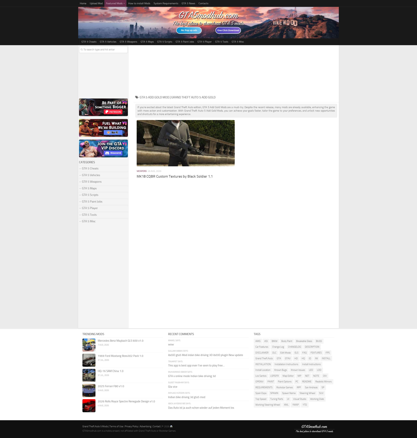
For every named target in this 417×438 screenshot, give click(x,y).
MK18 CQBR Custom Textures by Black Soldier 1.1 (175, 176)
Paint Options (285, 381)
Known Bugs (280, 370)
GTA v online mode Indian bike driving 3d (192, 376)
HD (296, 358)
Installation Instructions (286, 364)
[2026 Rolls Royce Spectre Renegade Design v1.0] (88, 405)
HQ (303, 358)
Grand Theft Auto (264, 358)
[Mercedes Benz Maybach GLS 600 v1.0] (88, 345)
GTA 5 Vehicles (108, 41)
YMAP (295, 404)
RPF (299, 387)
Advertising (145, 426)
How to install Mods (139, 3)
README (306, 381)
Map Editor (288, 375)
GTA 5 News (188, 3)
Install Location (262, 370)
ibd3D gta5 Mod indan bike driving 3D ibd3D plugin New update (205, 355)
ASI (266, 341)
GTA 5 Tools (221, 41)
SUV (321, 393)
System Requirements (166, 3)
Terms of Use (116, 426)
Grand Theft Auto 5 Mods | (95, 426)
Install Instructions (311, 364)
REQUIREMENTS (264, 387)
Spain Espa (260, 393)
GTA (279, 358)
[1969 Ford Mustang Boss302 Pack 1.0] (88, 360)
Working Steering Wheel (267, 404)
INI (316, 358)
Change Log (278, 346)
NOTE (316, 375)
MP (299, 375)
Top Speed (260, 399)
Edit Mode (285, 352)
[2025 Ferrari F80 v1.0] (88, 390)
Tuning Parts (276, 399)
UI (288, 399)
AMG (257, 341)
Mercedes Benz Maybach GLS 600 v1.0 (121, 340)
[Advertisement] (236, 69)
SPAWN (274, 393)
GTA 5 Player (204, 41)
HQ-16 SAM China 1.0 (110, 371)
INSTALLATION (263, 364)
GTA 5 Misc (238, 41)
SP (323, 387)
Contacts (203, 3)
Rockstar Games (284, 387)
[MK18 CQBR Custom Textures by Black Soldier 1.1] (186, 143)
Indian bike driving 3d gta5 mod (186, 397)
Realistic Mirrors (323, 381)
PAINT (270, 381)
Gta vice (172, 386)
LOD (319, 370)
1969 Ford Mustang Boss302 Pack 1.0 (120, 355)
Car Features (261, 346)
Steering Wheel (307, 393)
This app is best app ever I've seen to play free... (196, 365)
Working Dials (317, 399)
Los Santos (260, 375)
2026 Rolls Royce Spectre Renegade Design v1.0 (126, 401)
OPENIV (259, 381)
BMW (274, 341)
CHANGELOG (294, 346)
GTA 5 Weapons (128, 41)
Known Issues (298, 370)
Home (83, 3)
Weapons (142, 171)
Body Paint (286, 341)
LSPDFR (274, 375)
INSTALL (326, 358)
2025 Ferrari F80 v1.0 (111, 386)
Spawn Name (289, 393)
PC (296, 381)
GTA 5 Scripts (164, 41)
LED (311, 370)
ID (310, 358)
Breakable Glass (304, 341)
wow (171, 344)
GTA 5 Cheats (88, 41)
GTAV (288, 358)
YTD (305, 404)
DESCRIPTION (312, 346)
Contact (156, 426)
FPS (328, 352)
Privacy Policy (131, 426)
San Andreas (311, 387)
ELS (296, 352)
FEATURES (316, 352)
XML (286, 404)
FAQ (304, 352)
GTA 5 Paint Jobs (185, 41)
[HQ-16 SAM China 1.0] (88, 375)
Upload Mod (96, 3)
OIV (325, 375)
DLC (274, 352)
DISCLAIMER (261, 352)
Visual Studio (299, 399)
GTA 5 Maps (147, 41)
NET (307, 375)
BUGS (319, 341)
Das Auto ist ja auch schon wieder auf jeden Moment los (201, 407)
